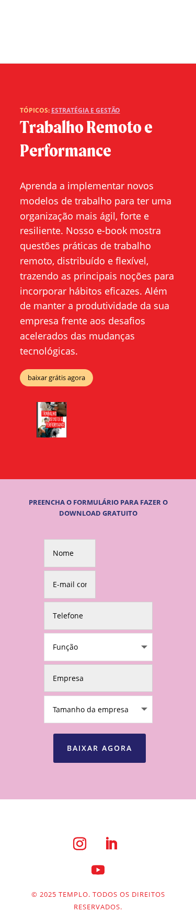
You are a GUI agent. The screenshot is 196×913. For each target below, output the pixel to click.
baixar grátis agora (56, 377)
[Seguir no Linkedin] (111, 844)
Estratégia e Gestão (85, 110)
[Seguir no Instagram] (80, 844)
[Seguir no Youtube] (98, 870)
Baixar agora (99, 748)
